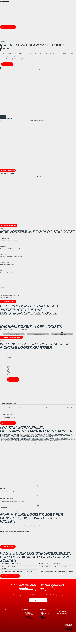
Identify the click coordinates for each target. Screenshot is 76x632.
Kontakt (57, 609)
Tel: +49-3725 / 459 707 (61, 611)
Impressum (68, 624)
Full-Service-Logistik (29, 614)
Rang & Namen (14, 626)
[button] (0, 333)
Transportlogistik (28, 613)
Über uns (43, 612)
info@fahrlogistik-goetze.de (61, 613)
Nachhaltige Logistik (45, 613)
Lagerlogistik (27, 612)
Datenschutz (68, 625)
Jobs (42, 614)
